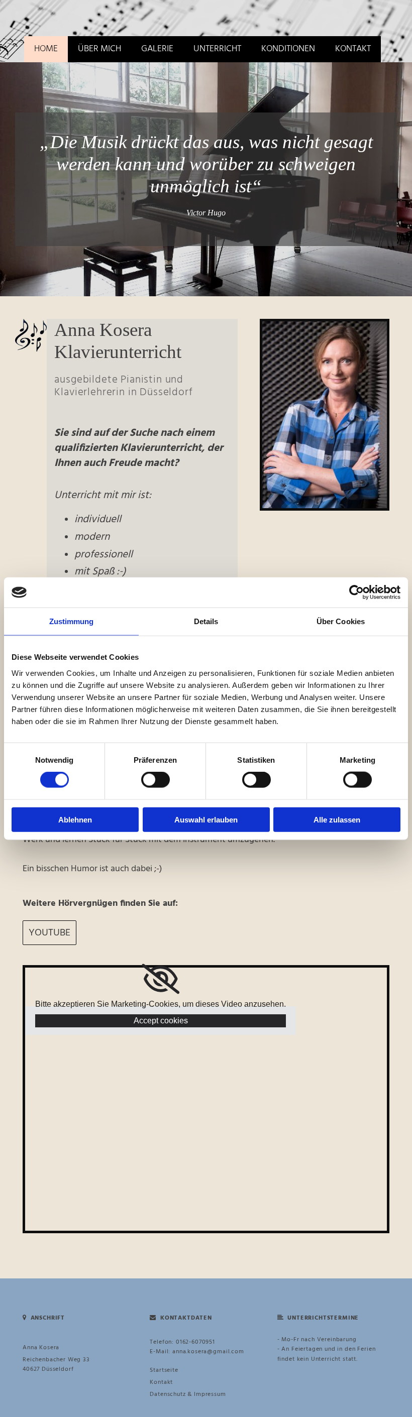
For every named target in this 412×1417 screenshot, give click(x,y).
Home (46, 49)
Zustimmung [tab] (71, 621)
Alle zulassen (337, 819)
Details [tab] (206, 621)
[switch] (155, 780)
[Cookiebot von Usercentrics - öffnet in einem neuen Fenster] (356, 592)
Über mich (99, 49)
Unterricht (217, 49)
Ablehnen (75, 819)
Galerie (157, 49)
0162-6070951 (195, 1342)
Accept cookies (161, 1020)
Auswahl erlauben (206, 819)
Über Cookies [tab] (341, 621)
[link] (160, 979)
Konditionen (288, 49)
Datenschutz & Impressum (188, 1394)
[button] (49, 932)
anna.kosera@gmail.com (208, 1352)
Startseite (164, 1370)
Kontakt (353, 49)
